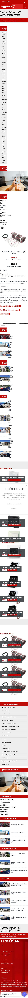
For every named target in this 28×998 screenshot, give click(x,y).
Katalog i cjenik (8, 959)
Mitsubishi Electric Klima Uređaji (4, 35)
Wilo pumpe (3, 108)
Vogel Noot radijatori (3, 146)
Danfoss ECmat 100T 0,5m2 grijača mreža (14, 265)
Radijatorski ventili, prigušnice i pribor (4, 154)
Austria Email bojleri (3, 122)
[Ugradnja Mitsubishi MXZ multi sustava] (3, 391)
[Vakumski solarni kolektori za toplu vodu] (3, 401)
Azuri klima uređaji (3, 48)
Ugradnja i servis (4, 161)
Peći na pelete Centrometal (4, 97)
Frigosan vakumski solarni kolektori (4, 139)
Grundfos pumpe (4, 103)
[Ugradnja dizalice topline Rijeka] (3, 357)
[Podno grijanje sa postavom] (3, 349)
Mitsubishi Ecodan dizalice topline (4, 56)
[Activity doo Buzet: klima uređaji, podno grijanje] (3, 443)
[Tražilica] (25, 7)
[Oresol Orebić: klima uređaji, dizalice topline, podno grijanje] (3, 418)
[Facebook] (22, 2)
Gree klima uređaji (4, 42)
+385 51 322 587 (6, 827)
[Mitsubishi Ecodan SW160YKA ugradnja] (3, 382)
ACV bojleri (4, 117)
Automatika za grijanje (4, 113)
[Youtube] (24, 2)
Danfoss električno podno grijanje (4, 72)
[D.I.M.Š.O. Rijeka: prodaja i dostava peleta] (3, 467)
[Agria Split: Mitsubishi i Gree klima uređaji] (3, 430)
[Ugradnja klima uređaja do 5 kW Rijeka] (3, 367)
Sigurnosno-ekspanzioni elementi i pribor (4, 130)
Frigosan (2, 959)
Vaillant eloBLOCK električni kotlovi (4, 89)
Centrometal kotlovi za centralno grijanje (4, 80)
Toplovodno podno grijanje (4, 64)
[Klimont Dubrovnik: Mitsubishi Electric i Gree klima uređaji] (3, 455)
